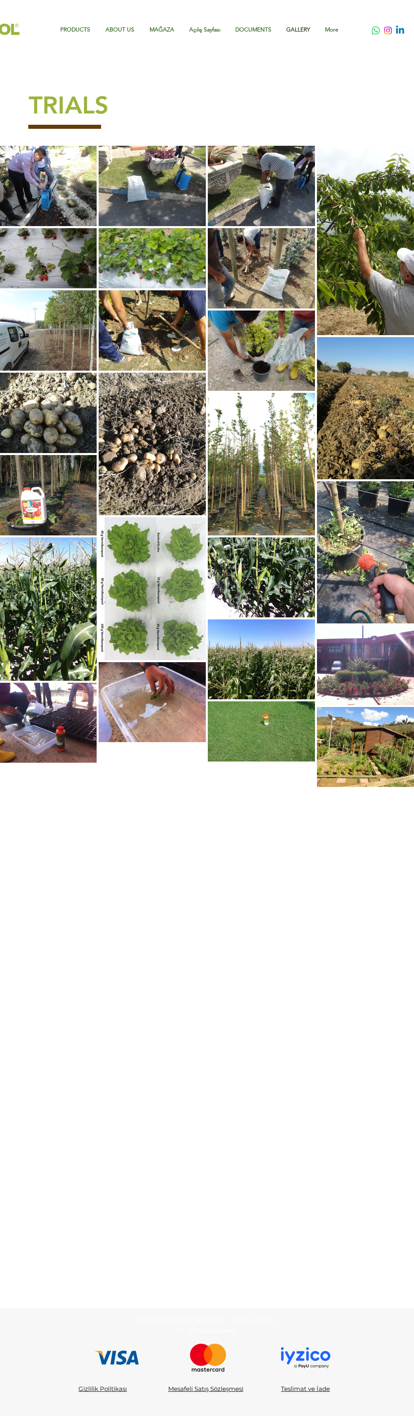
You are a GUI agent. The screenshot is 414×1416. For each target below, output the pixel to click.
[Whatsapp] (376, 30)
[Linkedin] (400, 30)
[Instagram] (388, 30)
